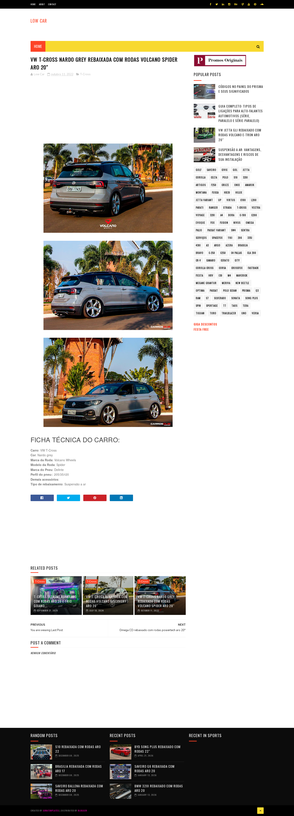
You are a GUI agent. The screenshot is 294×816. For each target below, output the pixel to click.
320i (245, 177)
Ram (198, 298)
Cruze (225, 185)
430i (198, 245)
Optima (200, 290)
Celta (214, 177)
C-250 (212, 253)
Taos (234, 305)
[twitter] (216, 4)
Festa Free (201, 329)
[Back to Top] (260, 810)
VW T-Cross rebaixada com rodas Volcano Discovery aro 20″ (107, 601)
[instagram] (229, 4)
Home (33, 4)
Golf (198, 170)
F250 (213, 185)
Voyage (200, 215)
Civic (224, 170)
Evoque (200, 222)
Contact (52, 4)
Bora (231, 215)
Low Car (39, 20)
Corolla (201, 177)
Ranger (213, 207)
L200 (254, 200)
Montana (201, 192)
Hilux (238, 192)
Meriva (226, 283)
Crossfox (237, 268)
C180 (243, 200)
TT (224, 305)
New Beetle (242, 283)
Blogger (82, 810)
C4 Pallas (236, 253)
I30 (220, 275)
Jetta (246, 170)
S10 (236, 177)
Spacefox (217, 237)
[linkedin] (223, 4)
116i (230, 237)
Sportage (212, 305)
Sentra (245, 230)
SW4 (233, 230)
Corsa (222, 268)
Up (219, 200)
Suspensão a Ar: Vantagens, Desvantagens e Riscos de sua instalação (239, 154)
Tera (245, 305)
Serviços (201, 237)
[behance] (236, 4)
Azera (229, 245)
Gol (235, 170)
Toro (213, 313)
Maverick (242, 275)
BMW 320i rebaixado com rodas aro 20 (159, 788)
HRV (211, 275)
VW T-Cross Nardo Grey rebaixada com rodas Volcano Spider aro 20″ (156, 601)
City (237, 260)
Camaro (210, 260)
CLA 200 (251, 253)
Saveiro (211, 170)
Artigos (201, 185)
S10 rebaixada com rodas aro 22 (78, 748)
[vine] (242, 4)
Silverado (220, 298)
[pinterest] (255, 4)
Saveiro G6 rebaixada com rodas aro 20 (155, 768)
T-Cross (85, 74)
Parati (200, 207)
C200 (254, 215)
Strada (227, 207)
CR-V (198, 260)
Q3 (257, 290)
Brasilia (243, 245)
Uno (243, 313)
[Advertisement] (108, 110)
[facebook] (210, 4)
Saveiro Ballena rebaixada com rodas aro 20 (79, 788)
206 (240, 237)
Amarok (249, 185)
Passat (214, 290)
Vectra (256, 207)
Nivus (237, 222)
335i (250, 237)
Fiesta (199, 275)
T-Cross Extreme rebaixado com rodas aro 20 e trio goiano (55, 601)
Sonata (235, 298)
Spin (198, 305)
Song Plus (251, 298)
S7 (207, 298)
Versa (255, 313)
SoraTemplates (51, 810)
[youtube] (248, 4)
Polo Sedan (230, 290)
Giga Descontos (205, 324)
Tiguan (200, 313)
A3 (207, 245)
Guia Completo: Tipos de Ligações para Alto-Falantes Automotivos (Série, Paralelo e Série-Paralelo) (240, 113)
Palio (199, 230)
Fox (212, 222)
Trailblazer (229, 313)
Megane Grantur (206, 283)
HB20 (227, 192)
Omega (250, 222)
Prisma (246, 290)
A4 (221, 215)
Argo (217, 245)
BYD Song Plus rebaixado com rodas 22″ (158, 748)
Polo (225, 177)
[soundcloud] (262, 4)
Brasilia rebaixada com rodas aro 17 (78, 768)
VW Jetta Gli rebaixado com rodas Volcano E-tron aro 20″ (239, 135)
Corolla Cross (205, 268)
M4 (229, 275)
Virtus (231, 200)
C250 (223, 253)
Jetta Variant (204, 200)
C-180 (243, 215)
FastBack (253, 268)
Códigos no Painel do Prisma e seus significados (240, 89)
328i (212, 215)
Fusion (224, 222)
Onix (237, 185)
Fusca (215, 192)
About (42, 4)
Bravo (199, 253)
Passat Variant (216, 230)
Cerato (225, 260)
